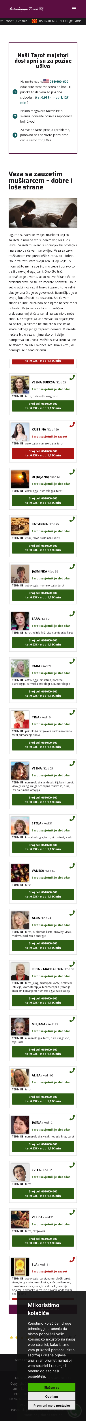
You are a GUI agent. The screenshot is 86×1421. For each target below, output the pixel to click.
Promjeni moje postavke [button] (52, 1405)
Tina (35, 712)
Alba (36, 913)
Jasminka (39, 567)
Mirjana (38, 1019)
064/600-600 (59, 81)
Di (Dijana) (40, 472)
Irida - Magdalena (47, 964)
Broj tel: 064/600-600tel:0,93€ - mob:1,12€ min (43, 401)
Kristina (39, 425)
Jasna (36, 1118)
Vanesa (38, 866)
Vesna (37, 763)
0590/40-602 (57, 21)
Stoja (36, 818)
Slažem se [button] (51, 1387)
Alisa (36, 1070)
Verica (37, 1212)
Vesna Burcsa (43, 377)
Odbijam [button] (51, 1396)
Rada (36, 661)
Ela (34, 1260)
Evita (36, 1165)
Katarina (40, 519)
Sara (36, 614)
